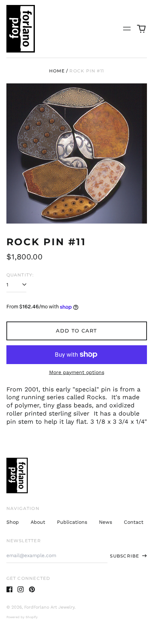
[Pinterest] (32, 589)
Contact (133, 522)
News (105, 522)
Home (57, 70)
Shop (12, 522)
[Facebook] (9, 589)
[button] (141, 28)
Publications (72, 522)
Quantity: (20, 274)
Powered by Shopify (22, 617)
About (38, 522)
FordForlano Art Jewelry (49, 607)
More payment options (76, 372)
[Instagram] (20, 589)
